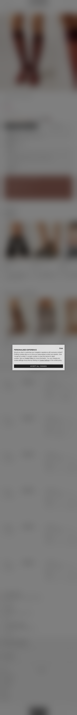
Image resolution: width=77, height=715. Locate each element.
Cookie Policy (29, 358)
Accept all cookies (38, 366)
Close (61, 348)
